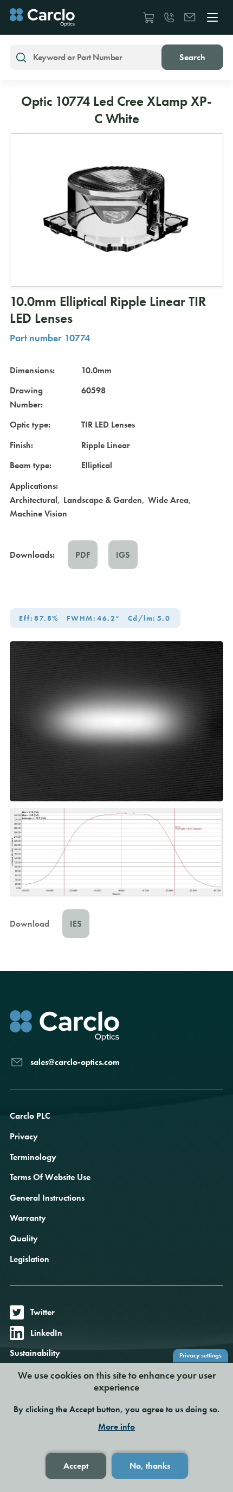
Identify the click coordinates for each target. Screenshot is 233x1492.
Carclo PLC (30, 1115)
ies (76, 923)
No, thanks (150, 1465)
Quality (24, 1238)
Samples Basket (148, 17)
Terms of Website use (50, 1177)
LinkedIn (46, 1332)
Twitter (42, 1312)
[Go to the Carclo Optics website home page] (42, 17)
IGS (123, 554)
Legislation (29, 1259)
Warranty (28, 1217)
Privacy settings (200, 1355)
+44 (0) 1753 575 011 (169, 17)
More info (116, 1427)
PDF (82, 554)
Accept (75, 1465)
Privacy (24, 1136)
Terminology (33, 1157)
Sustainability (35, 1353)
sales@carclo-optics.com (190, 17)
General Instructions (47, 1197)
